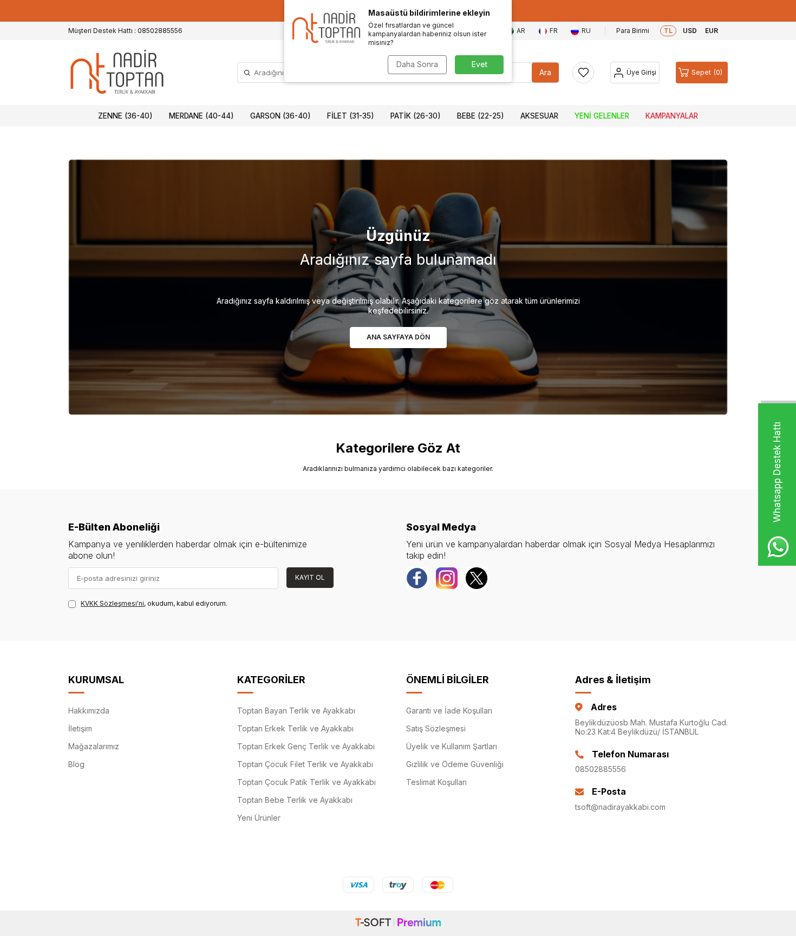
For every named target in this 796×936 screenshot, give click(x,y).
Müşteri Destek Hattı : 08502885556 (125, 31)
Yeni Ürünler (258, 817)
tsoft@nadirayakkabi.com (620, 806)
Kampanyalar (671, 116)
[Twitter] (476, 578)
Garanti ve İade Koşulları (449, 710)
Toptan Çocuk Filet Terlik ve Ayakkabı (305, 764)
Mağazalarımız (93, 746)
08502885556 (600, 769)
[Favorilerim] (583, 72)
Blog (76, 764)
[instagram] (447, 578)
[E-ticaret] (398, 923)
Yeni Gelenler (602, 116)
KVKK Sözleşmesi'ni (112, 603)
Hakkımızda (88, 710)
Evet (479, 64)
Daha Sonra (417, 64)
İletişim (80, 728)
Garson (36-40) (280, 116)
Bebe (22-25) (480, 116)
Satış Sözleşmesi (436, 728)
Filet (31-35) (350, 116)
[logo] (117, 72)
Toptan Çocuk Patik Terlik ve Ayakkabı (306, 782)
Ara (545, 72)
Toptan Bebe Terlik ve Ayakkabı (295, 799)
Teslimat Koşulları (436, 782)
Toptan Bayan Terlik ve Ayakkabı (296, 710)
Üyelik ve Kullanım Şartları (451, 746)
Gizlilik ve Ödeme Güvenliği (455, 764)
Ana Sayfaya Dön (398, 337)
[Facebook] (417, 578)
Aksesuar (539, 116)
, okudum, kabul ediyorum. (154, 603)
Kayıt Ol (310, 577)
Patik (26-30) (415, 116)
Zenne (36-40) (125, 116)
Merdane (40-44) (201, 116)
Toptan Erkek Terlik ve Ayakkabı (295, 728)
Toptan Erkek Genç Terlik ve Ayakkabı (306, 746)
